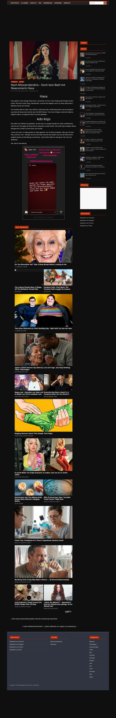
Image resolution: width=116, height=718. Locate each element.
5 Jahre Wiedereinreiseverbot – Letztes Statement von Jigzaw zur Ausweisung (50, 626)
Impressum (53, 644)
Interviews (58, 3)
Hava (37, 91)
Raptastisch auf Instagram (87, 220)
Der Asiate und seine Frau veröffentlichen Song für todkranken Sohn (95, 61)
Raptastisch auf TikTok (86, 225)
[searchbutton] (105, 3)
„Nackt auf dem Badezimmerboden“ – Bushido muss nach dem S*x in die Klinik (94, 166)
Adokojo (33, 91)
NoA (90, 666)
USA (90, 674)
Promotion (92, 671)
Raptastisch (15, 3)
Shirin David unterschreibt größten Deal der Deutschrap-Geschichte (33, 619)
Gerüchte (67, 3)
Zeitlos (91, 677)
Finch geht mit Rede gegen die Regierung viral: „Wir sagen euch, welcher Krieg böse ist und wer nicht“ (95, 88)
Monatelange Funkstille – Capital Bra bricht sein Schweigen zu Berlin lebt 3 (95, 105)
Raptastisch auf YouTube (86, 223)
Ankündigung (47, 3)
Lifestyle (33, 3)
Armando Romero (24, 91)
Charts (91, 649)
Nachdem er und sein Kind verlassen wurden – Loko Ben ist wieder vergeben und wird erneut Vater (95, 149)
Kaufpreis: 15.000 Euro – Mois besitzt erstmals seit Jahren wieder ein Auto (94, 140)
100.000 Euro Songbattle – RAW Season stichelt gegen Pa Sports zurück (94, 157)
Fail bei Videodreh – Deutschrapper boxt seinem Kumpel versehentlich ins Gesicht (95, 114)
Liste (90, 663)
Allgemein (24, 3)
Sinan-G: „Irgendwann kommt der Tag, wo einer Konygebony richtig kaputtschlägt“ (95, 70)
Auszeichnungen (93, 647)
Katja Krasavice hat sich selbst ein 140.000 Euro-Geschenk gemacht (95, 53)
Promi (91, 668)
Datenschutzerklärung (56, 641)
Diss (40, 3)
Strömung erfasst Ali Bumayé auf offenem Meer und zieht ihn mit (95, 174)
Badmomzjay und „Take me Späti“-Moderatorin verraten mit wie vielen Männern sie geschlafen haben (93, 131)
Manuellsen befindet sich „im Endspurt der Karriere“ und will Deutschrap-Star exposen (95, 122)
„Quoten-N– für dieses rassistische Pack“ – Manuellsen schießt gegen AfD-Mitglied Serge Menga (95, 79)
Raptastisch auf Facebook (87, 217)
